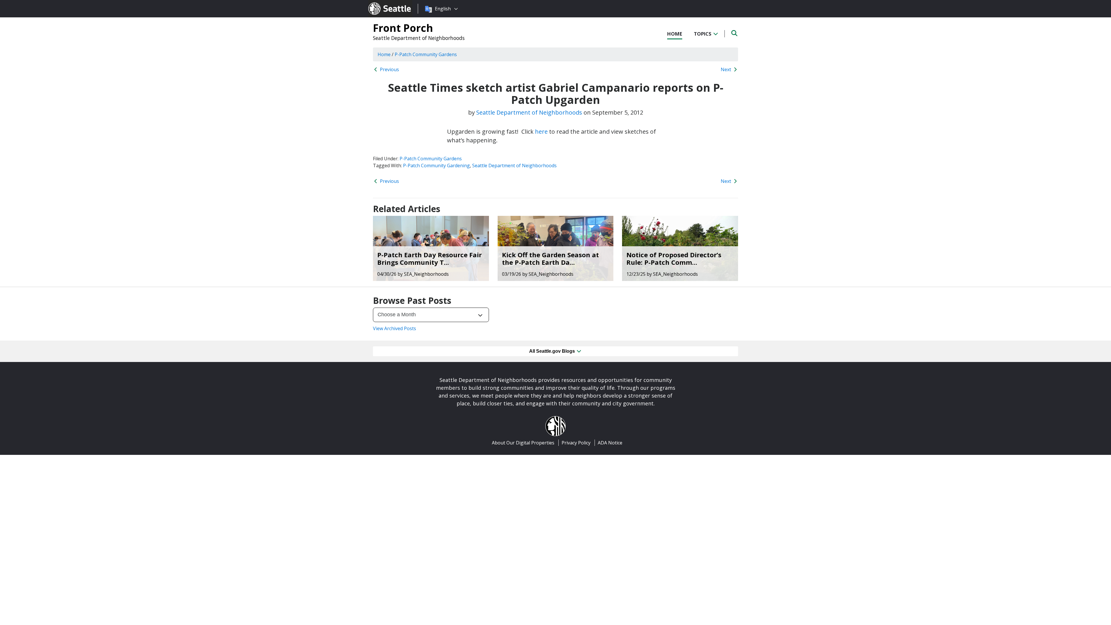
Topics (703, 33)
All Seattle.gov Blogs (552, 351)
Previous (389, 69)
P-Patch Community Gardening (436, 165)
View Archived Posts (394, 328)
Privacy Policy (576, 443)
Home (674, 33)
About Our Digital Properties (523, 443)
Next (726, 69)
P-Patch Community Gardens (431, 158)
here (541, 131)
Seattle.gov (381, 3)
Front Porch (403, 28)
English (443, 8)
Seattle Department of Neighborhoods (419, 37)
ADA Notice (610, 443)
